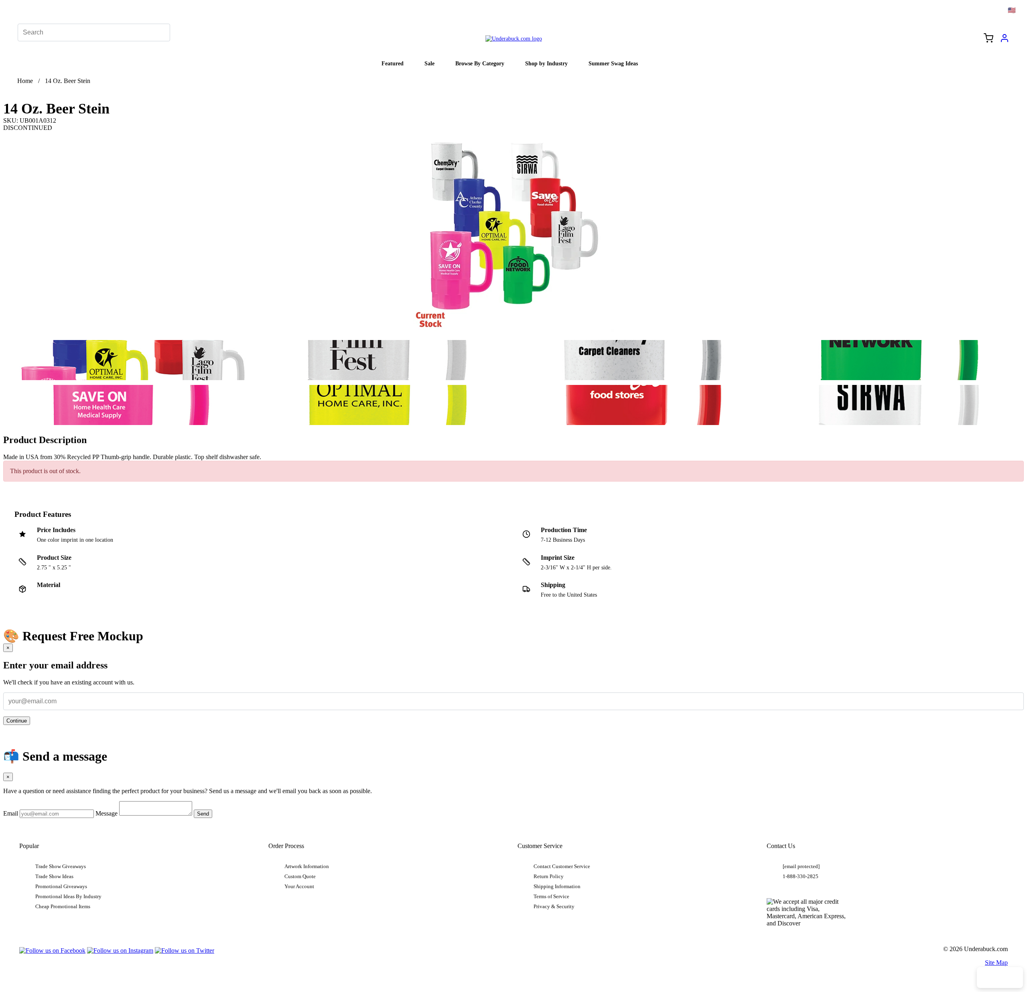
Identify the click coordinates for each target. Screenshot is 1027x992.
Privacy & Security (554, 906)
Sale (429, 63)
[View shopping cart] (988, 39)
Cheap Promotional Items (62, 906)
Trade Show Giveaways (60, 866)
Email (10, 813)
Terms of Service (551, 896)
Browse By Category (479, 63)
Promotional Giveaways (61, 886)
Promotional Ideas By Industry (68, 896)
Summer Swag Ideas (613, 63)
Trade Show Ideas (54, 876)
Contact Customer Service (562, 866)
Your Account (299, 886)
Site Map (996, 962)
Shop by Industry (546, 63)
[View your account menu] (1004, 41)
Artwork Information (306, 866)
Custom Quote (300, 876)
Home (25, 80)
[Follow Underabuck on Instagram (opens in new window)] (120, 950)
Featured (393, 63)
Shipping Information (557, 886)
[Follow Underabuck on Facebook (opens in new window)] (52, 950)
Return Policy (549, 876)
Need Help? (1000, 977)
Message (106, 813)
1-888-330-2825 (800, 876)
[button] (129, 360)
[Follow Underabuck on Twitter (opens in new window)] (184, 950)
